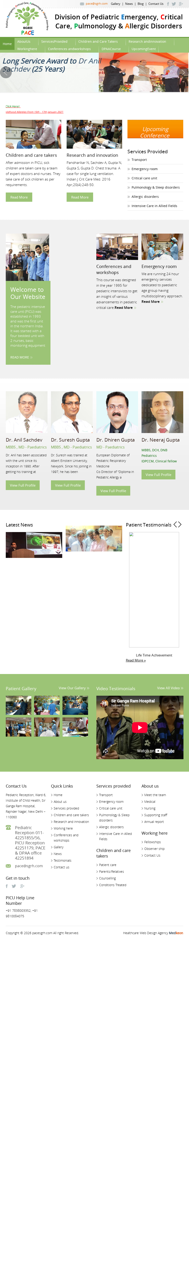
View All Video (168, 688)
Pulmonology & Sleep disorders (156, 187)
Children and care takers (31, 155)
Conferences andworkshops (69, 49)
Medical (149, 801)
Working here (63, 828)
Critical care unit (144, 178)
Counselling (107, 878)
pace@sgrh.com (97, 3)
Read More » (136, 660)
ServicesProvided (54, 41)
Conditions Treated (112, 885)
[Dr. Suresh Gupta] (72, 412)
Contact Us (155, 4)
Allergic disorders (145, 196)
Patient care (107, 865)
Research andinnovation (147, 41)
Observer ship (154, 848)
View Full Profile (22, 485)
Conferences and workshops (113, 269)
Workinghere (27, 49)
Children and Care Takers (98, 41)
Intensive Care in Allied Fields (154, 206)
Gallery (115, 4)
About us (60, 801)
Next (179, 591)
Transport (139, 159)
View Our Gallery (72, 688)
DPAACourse (111, 49)
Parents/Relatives (111, 871)
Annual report (154, 821)
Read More (19, 197)
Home (7, 44)
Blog (141, 4)
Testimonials (62, 860)
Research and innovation (92, 155)
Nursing (149, 808)
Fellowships (152, 842)
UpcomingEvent (144, 49)
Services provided (66, 808)
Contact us (61, 867)
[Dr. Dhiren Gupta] (117, 412)
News (129, 4)
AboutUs (23, 41)
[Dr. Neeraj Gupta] (162, 412)
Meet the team (155, 795)
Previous (175, 591)
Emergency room (145, 169)
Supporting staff (155, 815)
